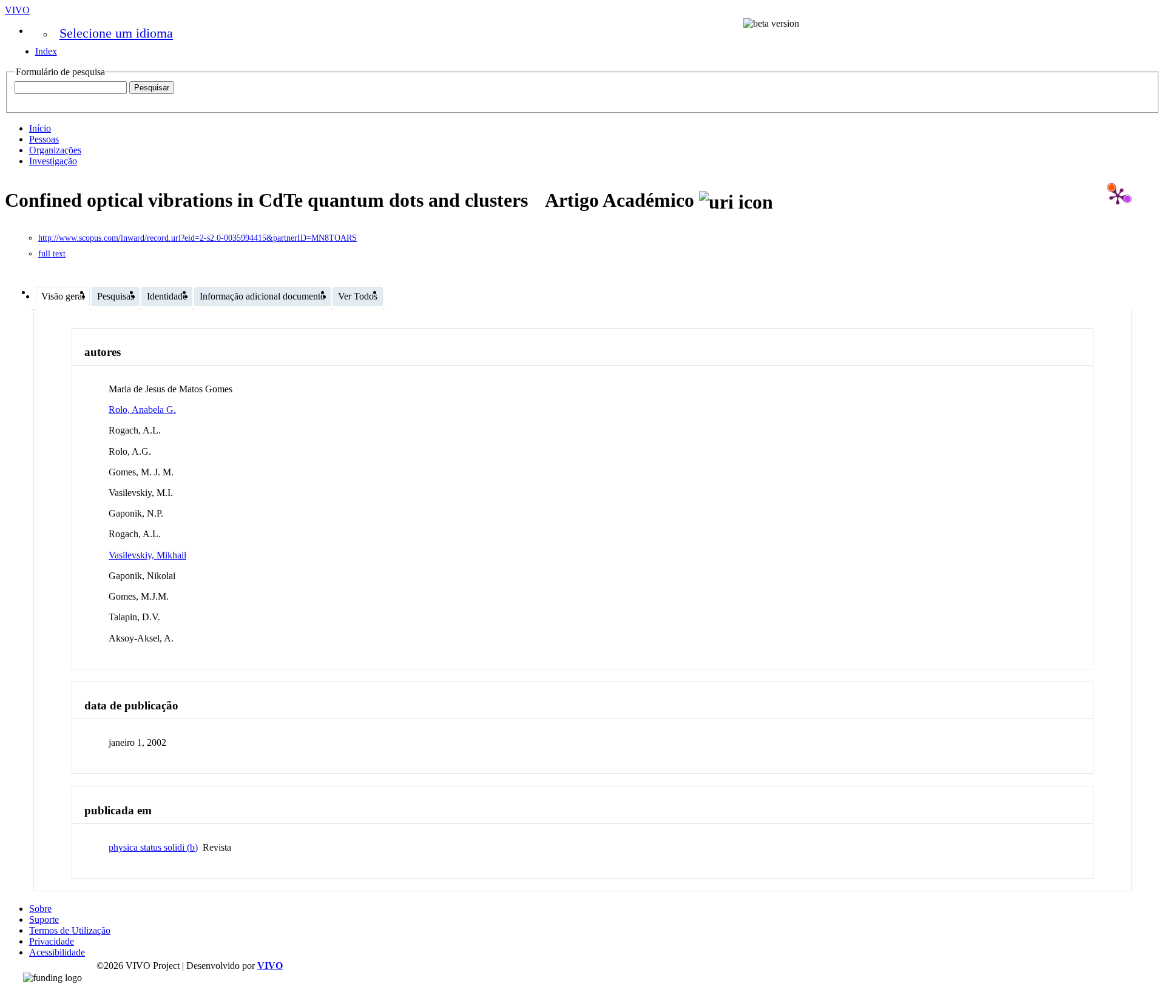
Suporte (44, 919)
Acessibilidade (57, 952)
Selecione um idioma (116, 33)
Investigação (53, 161)
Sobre (40, 908)
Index (46, 51)
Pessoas (44, 139)
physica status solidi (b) (153, 847)
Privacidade (51, 941)
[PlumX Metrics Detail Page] (1117, 195)
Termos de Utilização (69, 930)
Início (40, 128)
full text (52, 253)
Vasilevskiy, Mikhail (147, 555)
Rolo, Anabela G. (142, 409)
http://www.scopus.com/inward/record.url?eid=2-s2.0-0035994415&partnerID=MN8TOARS (197, 238)
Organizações (55, 150)
